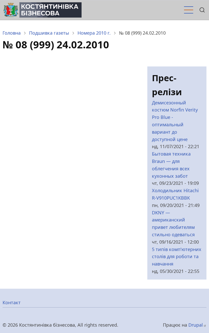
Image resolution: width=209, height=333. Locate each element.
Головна (12, 33)
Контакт (12, 302)
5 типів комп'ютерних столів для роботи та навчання (176, 256)
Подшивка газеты (49, 33)
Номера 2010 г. (94, 33)
